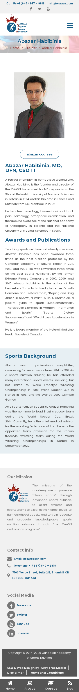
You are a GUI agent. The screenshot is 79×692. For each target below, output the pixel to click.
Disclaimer (15, 673)
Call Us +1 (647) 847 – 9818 (25, 3)
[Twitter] (39, 9)
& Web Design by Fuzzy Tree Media (40, 668)
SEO (10, 668)
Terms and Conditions (46, 673)
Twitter (21, 615)
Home (15, 48)
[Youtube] (48, 9)
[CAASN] (21, 23)
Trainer (31, 48)
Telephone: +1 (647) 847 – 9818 (34, 565)
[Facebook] (30, 9)
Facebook (23, 605)
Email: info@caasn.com (30, 559)
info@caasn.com (61, 3)
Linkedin (22, 633)
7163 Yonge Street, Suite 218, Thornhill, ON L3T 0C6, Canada (40, 575)
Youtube (22, 624)
